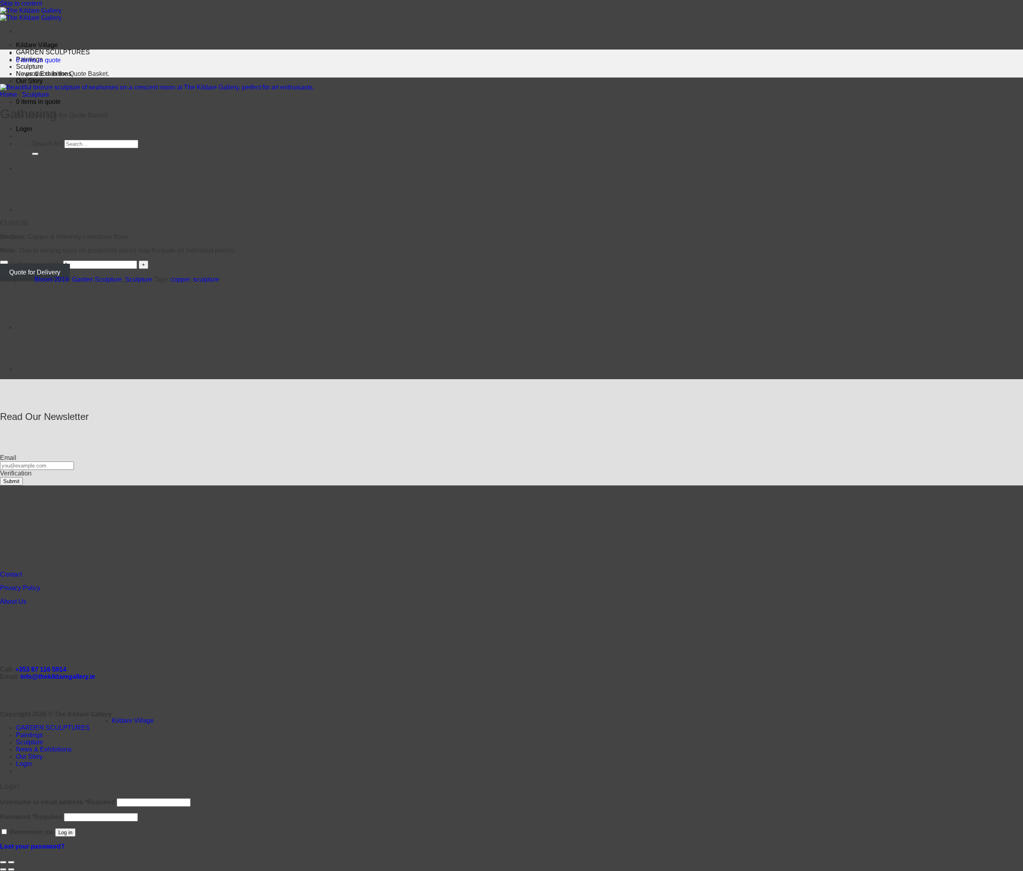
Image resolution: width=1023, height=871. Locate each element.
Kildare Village (37, 45)
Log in (65, 832)
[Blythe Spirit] (36, 209)
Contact (11, 574)
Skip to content (21, 3)
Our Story (29, 81)
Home (8, 94)
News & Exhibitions (44, 749)
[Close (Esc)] (3, 862)
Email (8, 457)
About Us (13, 601)
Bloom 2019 (51, 279)
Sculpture (29, 66)
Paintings (29, 735)
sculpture (206, 279)
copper (180, 279)
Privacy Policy (20, 588)
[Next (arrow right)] (11, 869)
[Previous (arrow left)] (3, 869)
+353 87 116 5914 (40, 669)
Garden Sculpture (97, 279)
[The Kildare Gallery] (31, 14)
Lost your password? (32, 846)
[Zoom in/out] (11, 862)
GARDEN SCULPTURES (53, 52)
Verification (16, 473)
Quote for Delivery (34, 272)
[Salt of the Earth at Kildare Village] (36, 168)
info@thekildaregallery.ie (57, 676)
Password (31, 816)
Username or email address (57, 802)
